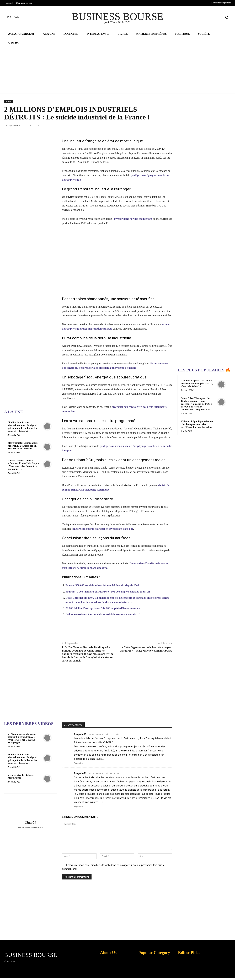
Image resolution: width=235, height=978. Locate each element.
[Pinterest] (131, 125)
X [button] (231, 971)
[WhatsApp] (139, 125)
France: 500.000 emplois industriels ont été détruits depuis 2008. (103, 585)
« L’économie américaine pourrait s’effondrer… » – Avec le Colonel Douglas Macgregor (22, 738)
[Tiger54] (30, 807)
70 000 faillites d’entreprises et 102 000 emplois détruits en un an (103, 608)
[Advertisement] (30, 297)
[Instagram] (23, 965)
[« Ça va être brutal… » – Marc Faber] (47, 779)
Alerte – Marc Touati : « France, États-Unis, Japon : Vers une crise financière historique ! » (23, 464)
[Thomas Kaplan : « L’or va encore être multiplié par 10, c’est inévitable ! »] (221, 384)
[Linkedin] (147, 125)
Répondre (78, 763)
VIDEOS (8, 102)
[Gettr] (168, 630)
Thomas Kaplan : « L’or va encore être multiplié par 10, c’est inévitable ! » (197, 383)
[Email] (162, 125)
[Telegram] (170, 125)
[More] (176, 630)
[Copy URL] (160, 630)
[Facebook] (206, 17)
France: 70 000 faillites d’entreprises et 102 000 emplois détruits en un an (108, 591)
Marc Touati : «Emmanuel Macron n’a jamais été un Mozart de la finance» (23, 445)
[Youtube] (219, 17)
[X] (213, 17)
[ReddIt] (155, 125)
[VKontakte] (35, 965)
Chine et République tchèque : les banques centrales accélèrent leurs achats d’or (197, 424)
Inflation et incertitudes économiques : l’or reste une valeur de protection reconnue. (106, 972)
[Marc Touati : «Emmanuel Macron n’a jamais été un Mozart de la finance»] (47, 447)
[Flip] (152, 630)
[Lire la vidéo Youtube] (117, 261)
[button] (227, 17)
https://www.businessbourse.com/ (30, 827)
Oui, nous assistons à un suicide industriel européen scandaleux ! (103, 614)
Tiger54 (30, 822)
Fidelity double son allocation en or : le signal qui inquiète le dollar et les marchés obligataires (22, 426)
